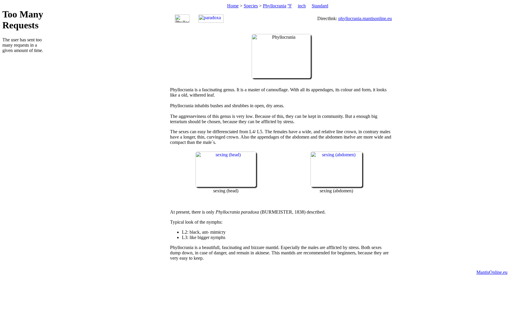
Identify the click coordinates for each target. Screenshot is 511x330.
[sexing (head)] (225, 185)
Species (251, 5)
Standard (320, 5)
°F (289, 5)
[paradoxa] (211, 18)
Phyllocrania (274, 5)
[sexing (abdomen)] (336, 185)
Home (233, 5)
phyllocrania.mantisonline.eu (365, 18)
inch (302, 5)
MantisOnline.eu (491, 272)
